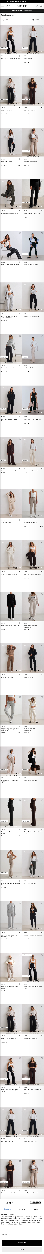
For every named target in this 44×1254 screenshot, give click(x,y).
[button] (16, 51)
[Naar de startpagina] (22, 5)
